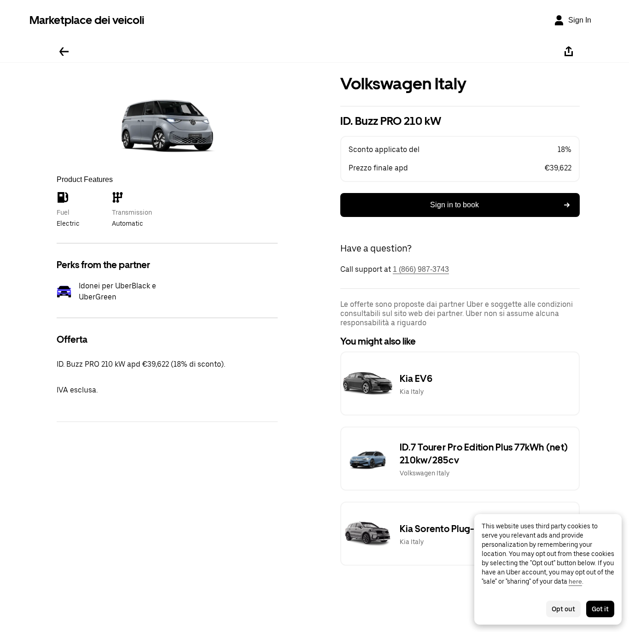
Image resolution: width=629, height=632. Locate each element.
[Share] (569, 52)
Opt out (563, 609)
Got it (600, 609)
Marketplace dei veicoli (86, 20)
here (575, 581)
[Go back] (64, 52)
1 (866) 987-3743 (421, 269)
